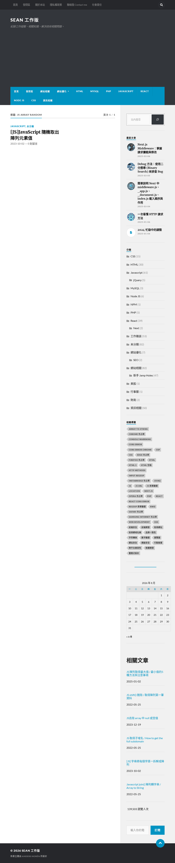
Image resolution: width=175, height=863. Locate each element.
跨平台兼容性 (135, 548)
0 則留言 (32, 143)
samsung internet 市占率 (143, 517)
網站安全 (133, 543)
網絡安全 (146, 543)
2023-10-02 (17, 143)
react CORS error (139, 501)
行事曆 (135, 391)
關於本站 (40, 4)
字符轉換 (133, 537)
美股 (133, 383)
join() (157, 481)
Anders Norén (31, 856)
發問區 (26, 4)
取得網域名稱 (135, 532)
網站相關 (45, 91)
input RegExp (136, 475)
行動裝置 (158, 543)
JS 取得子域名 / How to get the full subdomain (144, 739)
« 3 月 (129, 636)
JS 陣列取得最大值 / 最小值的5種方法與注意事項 (144, 673)
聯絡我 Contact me (77, 4)
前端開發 (146, 527)
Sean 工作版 (24, 19)
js (130, 486)
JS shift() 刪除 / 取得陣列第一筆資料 (145, 696)
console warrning (140, 439)
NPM (134, 304)
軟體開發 (150, 548)
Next (136, 328)
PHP (108, 91)
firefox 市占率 (137, 460)
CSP (158, 450)
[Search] (161, 5)
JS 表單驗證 (152, 486)
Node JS (19, 100)
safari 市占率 (136, 512)
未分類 (30, 126)
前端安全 (133, 527)
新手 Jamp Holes (143, 375)
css (131, 455)
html (152, 460)
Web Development (139, 522)
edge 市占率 (143, 455)
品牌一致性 (151, 532)
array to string (138, 429)
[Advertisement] (87, 54)
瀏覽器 (157, 537)
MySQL (94, 91)
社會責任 (97, 4)
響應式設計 (134, 553)
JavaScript (125, 91)
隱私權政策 (56, 4)
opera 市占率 (136, 496)
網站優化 (62, 91)
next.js (148, 491)
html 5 (133, 465)
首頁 (15, 4)
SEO (135, 360)
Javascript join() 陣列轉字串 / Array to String (143, 786)
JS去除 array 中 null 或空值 (142, 718)
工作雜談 (136, 336)
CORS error (135, 444)
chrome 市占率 (137, 434)
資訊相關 (48, 100)
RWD (152, 506)
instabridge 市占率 (139, 481)
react (159, 496)
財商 (133, 399)
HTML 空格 (146, 465)
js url (139, 486)
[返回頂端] (160, 843)
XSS (156, 522)
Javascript (17, 126)
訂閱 (157, 830)
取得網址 (158, 527)
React (145, 91)
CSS (33, 100)
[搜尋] (158, 119)
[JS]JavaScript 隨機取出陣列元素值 (34, 135)
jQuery (137, 280)
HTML (79, 91)
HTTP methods (137, 470)
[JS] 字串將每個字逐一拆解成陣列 (145, 763)
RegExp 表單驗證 (137, 506)
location (134, 491)
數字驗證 (146, 537)
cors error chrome (140, 450)
